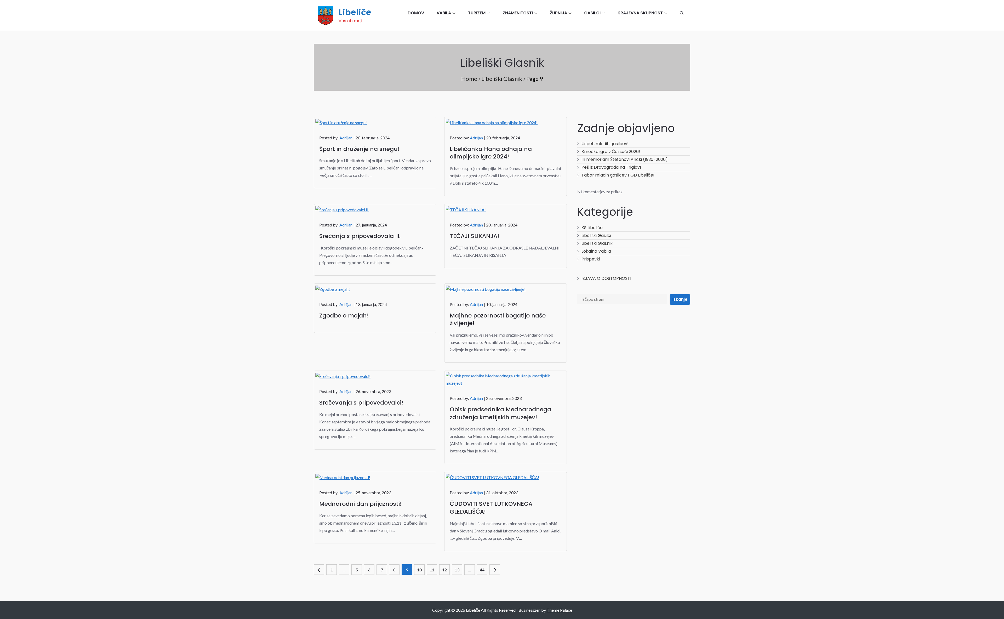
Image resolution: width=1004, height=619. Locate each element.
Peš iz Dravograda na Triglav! (611, 167)
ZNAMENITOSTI (518, 13)
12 (444, 569)
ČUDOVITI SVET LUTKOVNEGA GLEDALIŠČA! (491, 508)
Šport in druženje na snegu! (359, 149)
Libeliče (355, 12)
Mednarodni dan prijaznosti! (360, 504)
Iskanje (679, 299)
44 (482, 569)
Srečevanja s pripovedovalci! (361, 403)
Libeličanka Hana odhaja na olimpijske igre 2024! (491, 153)
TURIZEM (477, 13)
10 (419, 569)
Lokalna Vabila (596, 251)
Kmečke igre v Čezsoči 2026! (610, 152)
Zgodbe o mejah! (344, 315)
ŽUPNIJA (558, 13)
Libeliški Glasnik (597, 243)
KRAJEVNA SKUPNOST (640, 13)
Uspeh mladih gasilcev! (605, 144)
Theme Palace (559, 609)
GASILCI (592, 13)
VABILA (444, 13)
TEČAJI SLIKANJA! (474, 236)
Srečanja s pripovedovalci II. (360, 236)
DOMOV (416, 13)
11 (432, 569)
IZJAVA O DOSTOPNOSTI (606, 278)
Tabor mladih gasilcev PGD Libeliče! (617, 175)
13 (457, 569)
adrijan (345, 137)
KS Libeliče (592, 228)
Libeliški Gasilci (596, 235)
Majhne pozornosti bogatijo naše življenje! (498, 319)
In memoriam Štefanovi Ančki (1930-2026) (624, 159)
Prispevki (590, 259)
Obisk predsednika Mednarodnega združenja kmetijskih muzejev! (500, 413)
